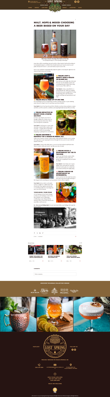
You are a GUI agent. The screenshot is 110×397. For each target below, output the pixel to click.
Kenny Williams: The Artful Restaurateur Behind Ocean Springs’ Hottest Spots (36, 257)
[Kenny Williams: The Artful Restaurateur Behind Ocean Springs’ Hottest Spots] (36, 249)
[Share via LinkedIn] (40, 233)
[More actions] (75, 19)
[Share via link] (42, 233)
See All (80, 242)
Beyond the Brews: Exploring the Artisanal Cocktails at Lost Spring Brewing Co (54, 257)
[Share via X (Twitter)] (37, 233)
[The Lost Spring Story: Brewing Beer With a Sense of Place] (73, 249)
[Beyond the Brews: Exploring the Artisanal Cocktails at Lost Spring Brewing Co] (55, 249)
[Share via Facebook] (34, 233)
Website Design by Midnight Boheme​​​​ (70, 395)
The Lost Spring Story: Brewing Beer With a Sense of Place (73, 257)
